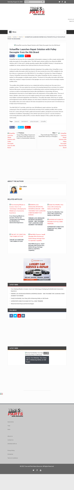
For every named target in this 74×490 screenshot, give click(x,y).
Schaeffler (43, 121)
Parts (9, 429)
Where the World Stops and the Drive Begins (22, 303)
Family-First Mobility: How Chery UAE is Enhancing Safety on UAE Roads (55, 213)
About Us (10, 436)
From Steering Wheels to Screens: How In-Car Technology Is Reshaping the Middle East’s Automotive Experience (17, 219)
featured (17, 121)
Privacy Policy (11, 450)
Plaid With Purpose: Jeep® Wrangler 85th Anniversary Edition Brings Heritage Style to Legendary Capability (36, 247)
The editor (23, 186)
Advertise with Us (12, 443)
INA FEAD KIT (24, 121)
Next (54, 133)
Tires (9, 425)
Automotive (11, 422)
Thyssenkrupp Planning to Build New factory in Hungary (48, 135)
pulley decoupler (34, 121)
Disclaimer (10, 454)
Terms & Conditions (13, 458)
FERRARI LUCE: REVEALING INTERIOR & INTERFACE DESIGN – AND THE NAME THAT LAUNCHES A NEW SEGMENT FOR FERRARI (36, 221)
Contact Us (10, 440)
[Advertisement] (37, 166)
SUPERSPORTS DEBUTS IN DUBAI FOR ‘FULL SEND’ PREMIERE (55, 228)
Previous (21, 133)
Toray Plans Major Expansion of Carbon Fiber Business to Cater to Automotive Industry (26, 136)
